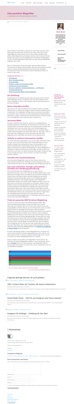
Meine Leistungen (37, 2)
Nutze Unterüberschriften (16, 80)
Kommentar (10, 374)
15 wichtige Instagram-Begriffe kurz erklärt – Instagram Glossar (59, 149)
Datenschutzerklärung (12, 399)
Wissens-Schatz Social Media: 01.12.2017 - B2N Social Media (23, 356)
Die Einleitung (13, 78)
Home (22, 2)
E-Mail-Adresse (11, 380)
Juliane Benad (12, 16)
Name (9, 377)
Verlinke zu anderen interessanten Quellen (21, 84)
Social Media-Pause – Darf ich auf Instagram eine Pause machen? (60, 161)
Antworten (9, 350)
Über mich (9, 394)
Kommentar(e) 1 (62, 54)
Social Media (61, 50)
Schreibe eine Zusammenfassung (18, 86)
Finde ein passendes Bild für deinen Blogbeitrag (22, 92)
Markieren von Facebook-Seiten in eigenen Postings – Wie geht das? (60, 135)
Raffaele (9, 340)
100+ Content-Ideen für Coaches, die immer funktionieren (59, 155)
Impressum (52, 2)
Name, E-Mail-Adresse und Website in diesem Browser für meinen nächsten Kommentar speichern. (33, 385)
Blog (46, 2)
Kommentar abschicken (13, 388)
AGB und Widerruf (11, 401)
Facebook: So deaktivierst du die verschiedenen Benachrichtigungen (60, 129)
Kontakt (13, 243)
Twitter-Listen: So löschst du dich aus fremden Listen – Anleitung (60, 118)
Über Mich (28, 2)
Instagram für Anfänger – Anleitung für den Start (27, 314)
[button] (22, 76)
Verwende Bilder (13, 82)
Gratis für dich (60, 2)
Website (9, 382)
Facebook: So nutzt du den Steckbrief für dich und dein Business (60, 123)
